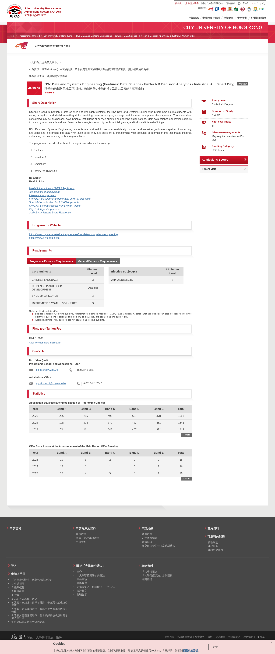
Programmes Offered (29, 36)
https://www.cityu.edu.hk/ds (44, 238)
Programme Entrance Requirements (51, 261)
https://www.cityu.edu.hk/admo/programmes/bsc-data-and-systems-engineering (73, 234)
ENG (245, 3)
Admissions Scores (215, 159)
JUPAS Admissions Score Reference (50, 212)
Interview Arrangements (42, 195)
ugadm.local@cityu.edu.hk (51, 383)
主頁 (12, 36)
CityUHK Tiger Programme (44, 209)
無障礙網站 (234, 636)
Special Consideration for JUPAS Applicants (54, 202)
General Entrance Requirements (97, 261)
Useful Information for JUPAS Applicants (51, 188)
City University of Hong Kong (58, 36)
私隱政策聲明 (184, 636)
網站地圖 (220, 636)
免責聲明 (199, 636)
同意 (215, 647)
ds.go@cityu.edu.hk (47, 369)
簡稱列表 (169, 636)
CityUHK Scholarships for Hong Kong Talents (55, 205)
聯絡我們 (248, 636)
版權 (210, 636)
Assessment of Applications (44, 192)
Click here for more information (45, 342)
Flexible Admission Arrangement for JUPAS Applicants (60, 198)
